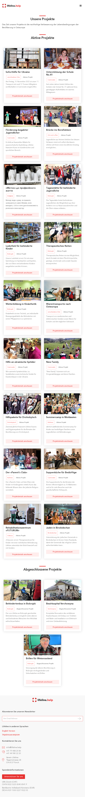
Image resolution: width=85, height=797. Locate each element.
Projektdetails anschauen (22, 96)
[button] (80, 5)
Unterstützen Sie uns (13, 777)
